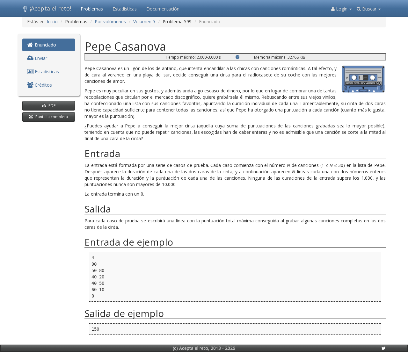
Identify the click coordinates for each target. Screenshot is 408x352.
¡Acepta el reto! (50, 8)
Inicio (52, 21)
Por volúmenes (110, 21)
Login (342, 9)
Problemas (92, 9)
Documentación (162, 9)
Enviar (40, 58)
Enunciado (44, 45)
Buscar (369, 9)
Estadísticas (125, 9)
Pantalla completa (51, 116)
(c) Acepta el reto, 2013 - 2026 (204, 348)
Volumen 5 (144, 21)
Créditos (42, 85)
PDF (51, 105)
